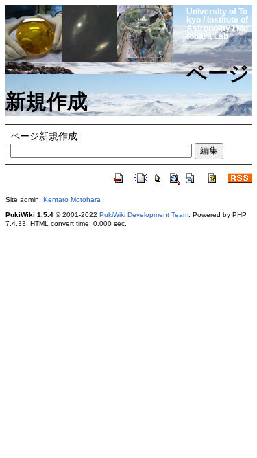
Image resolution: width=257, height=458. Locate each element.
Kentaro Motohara (72, 199)
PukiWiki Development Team (143, 214)
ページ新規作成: (45, 135)
